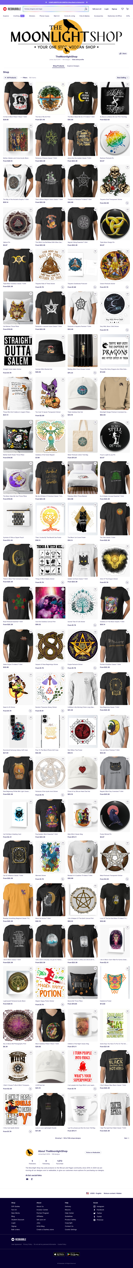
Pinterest (100, 1220)
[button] (66, 2)
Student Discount (17, 1220)
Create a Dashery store (45, 1229)
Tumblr (99, 1216)
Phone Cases (44, 16)
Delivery (68, 1206)
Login (13, 1223)
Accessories (98, 16)
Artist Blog (40, 1226)
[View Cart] (127, 9)
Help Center (69, 1213)
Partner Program (43, 1213)
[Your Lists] (122, 9)
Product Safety (70, 1220)
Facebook (100, 1210)
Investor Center (42, 1210)
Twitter (99, 1213)
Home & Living (69, 16)
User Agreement (16, 1244)
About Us (40, 1206)
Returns (67, 1210)
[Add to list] (30, 84)
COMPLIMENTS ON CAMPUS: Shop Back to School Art (66, 2)
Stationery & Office (115, 16)
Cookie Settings (71, 1229)
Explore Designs (73, 66)
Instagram (100, 1206)
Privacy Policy (27, 1244)
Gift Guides (15, 1206)
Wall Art (57, 16)
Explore (6, 16)
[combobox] (56, 9)
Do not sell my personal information (45, 1244)
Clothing (18, 16)
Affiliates (40, 1216)
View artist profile (78, 59)
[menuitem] (6, 16)
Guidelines (69, 1216)
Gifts (128, 16)
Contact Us (69, 1226)
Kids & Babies (85, 16)
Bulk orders (15, 1229)
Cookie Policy (62, 1244)
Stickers (32, 16)
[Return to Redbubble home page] (12, 9)
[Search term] (86, 9)
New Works (15, 1213)
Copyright (68, 1223)
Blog (13, 1216)
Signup (13, 1226)
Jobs (38, 1223)
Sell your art (41, 1220)
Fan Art (14, 1210)
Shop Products (58, 66)
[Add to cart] (127, 203)
